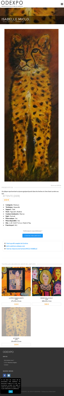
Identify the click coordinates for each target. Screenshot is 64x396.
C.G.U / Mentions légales (10, 362)
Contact (6, 364)
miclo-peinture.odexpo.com (15, 246)
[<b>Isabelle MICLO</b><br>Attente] (31, 105)
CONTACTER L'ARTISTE (32, 235)
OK (11, 391)
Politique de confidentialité (48, 391)
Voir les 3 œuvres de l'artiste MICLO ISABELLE (21, 249)
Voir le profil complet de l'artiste (17, 243)
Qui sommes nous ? (9, 360)
